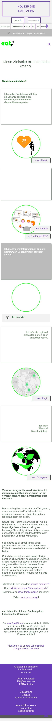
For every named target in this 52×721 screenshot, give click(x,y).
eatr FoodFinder (15, 623)
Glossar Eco (26, 692)
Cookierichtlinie (26, 711)
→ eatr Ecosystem (38, 477)
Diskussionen (17, 27)
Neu (33, 27)
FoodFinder (5, 27)
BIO (38, 27)
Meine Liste (18, 34)
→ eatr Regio (41, 398)
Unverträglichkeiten (28, 592)
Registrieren (39, 34)
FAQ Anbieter (26, 684)
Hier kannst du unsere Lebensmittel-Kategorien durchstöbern (26, 647)
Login (29, 34)
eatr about (26, 672)
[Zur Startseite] (9, 34)
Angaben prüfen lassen (26, 666)
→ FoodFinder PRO (38, 236)
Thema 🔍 (18, 20)
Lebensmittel (18, 317)
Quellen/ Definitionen (26, 697)
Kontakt (19, 705)
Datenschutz (26, 708)
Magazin (26, 695)
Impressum (30, 705)
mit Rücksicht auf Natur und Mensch (28, 588)
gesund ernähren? (40, 584)
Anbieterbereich (26, 669)
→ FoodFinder (40, 228)
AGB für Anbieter (26, 678)
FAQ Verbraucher (26, 681)
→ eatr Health (41, 160)
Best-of (27, 27)
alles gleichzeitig (29, 597)
